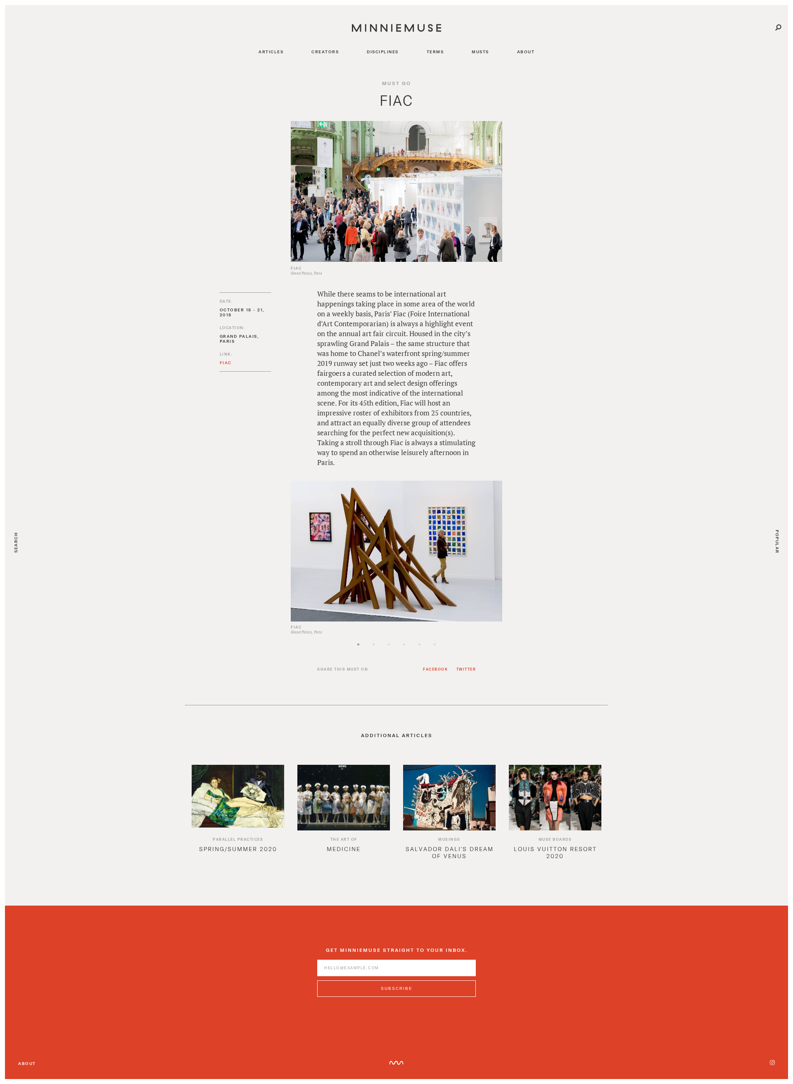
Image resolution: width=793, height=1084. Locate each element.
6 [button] (449, 651)
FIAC (226, 362)
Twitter (466, 669)
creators (325, 51)
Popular (777, 542)
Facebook (435, 669)
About (27, 1063)
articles (271, 51)
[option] (396, 551)
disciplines (383, 51)
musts (480, 51)
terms (435, 51)
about (526, 51)
